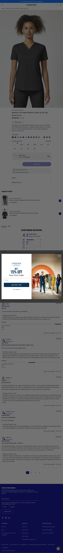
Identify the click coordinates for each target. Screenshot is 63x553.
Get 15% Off (16, 285)
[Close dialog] (59, 255)
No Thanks (16, 289)
